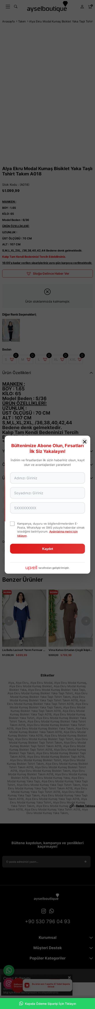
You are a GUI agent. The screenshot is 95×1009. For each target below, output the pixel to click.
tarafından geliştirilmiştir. (53, 567)
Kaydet (47, 548)
